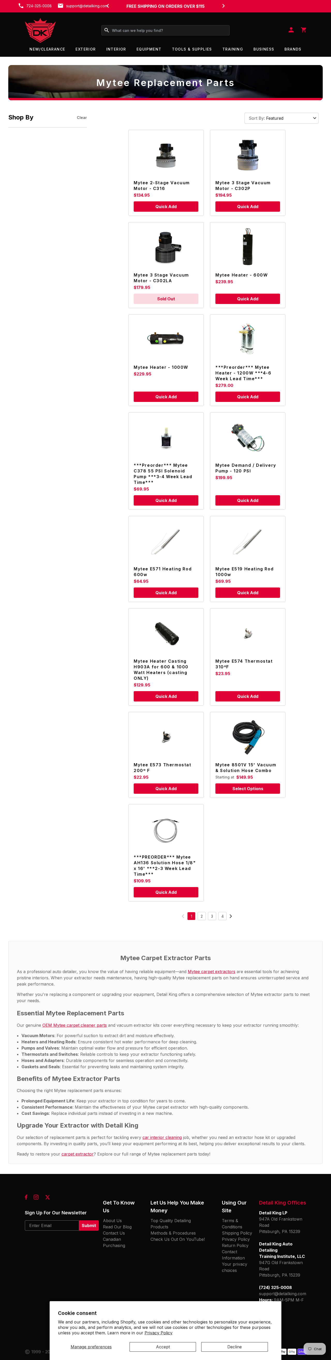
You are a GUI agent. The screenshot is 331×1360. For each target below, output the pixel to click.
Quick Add (166, 206)
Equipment (149, 49)
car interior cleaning (162, 1137)
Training (232, 49)
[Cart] (303, 30)
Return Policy (235, 1245)
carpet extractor (78, 1154)
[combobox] (165, 30)
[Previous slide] (107, 6)
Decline (234, 1346)
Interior (116, 49)
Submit (89, 1225)
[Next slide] (223, 6)
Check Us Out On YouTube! (178, 1239)
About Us (112, 1220)
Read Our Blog (117, 1226)
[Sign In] (291, 30)
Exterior (86, 49)
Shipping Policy (237, 1233)
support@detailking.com (87, 6)
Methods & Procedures (173, 1233)
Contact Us (114, 1233)
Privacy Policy (158, 1332)
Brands (292, 49)
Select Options (247, 788)
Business (263, 49)
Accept (163, 1346)
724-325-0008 (39, 6)
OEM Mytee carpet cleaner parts (74, 1025)
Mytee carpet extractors (211, 971)
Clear (82, 117)
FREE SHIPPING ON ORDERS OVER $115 (165, 6)
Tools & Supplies (192, 49)
